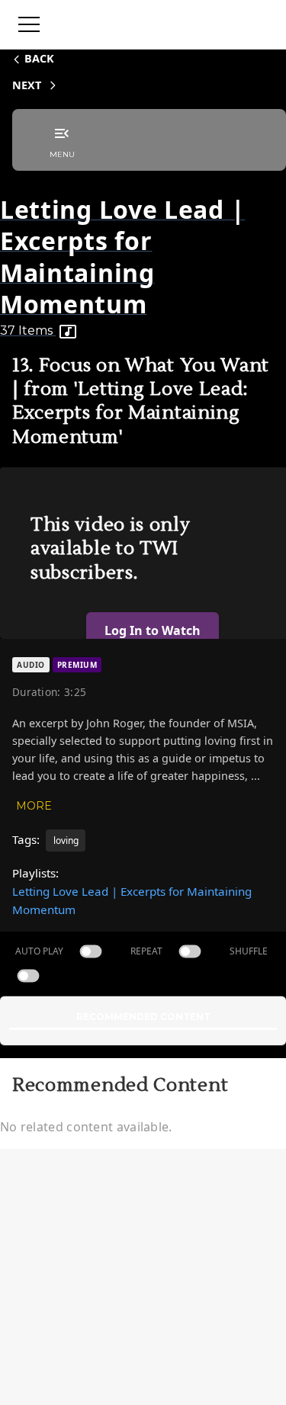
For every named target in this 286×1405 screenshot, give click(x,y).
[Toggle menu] (29, 24)
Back (39, 58)
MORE (34, 806)
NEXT (26, 85)
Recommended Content (143, 1016)
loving (66, 840)
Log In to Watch (152, 630)
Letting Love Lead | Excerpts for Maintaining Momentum (132, 900)
